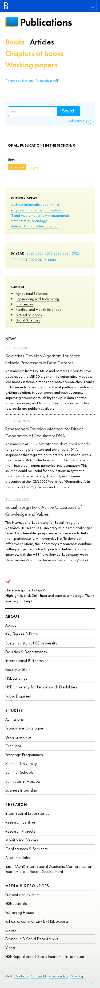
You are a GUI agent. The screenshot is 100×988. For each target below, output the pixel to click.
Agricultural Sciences (31, 293)
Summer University (21, 763)
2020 (33, 259)
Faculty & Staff (18, 669)
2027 (39, 253)
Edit (92, 983)
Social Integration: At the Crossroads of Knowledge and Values (43, 510)
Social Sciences (28, 320)
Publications (46, 22)
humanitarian (53, 210)
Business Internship (21, 790)
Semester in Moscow (23, 781)
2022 (14, 259)
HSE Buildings (16, 678)
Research (16, 804)
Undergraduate (18, 737)
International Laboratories (27, 813)
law (44, 215)
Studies (14, 710)
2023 (76, 253)
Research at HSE (47, 81)
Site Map (77, 976)
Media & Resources (27, 885)
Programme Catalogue (24, 728)
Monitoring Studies (21, 839)
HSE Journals (16, 903)
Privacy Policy (58, 976)
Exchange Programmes (24, 754)
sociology (39, 220)
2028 (30, 253)
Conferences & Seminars (26, 848)
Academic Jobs (17, 857)
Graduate (13, 745)
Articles (42, 42)
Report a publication (19, 81)
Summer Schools (19, 772)
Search (68, 111)
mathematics (20, 220)
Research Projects (20, 831)
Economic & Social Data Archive (32, 938)
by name (15, 167)
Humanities (24, 304)
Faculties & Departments (26, 651)
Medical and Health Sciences (38, 309)
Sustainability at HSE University (31, 643)
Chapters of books (34, 53)
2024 (67, 253)
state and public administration (34, 226)
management (58, 215)
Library (10, 930)
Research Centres (20, 822)
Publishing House (19, 912)
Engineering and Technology (37, 298)
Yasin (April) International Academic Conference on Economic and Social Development (48, 869)
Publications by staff (22, 894)
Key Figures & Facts (21, 633)
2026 (48, 253)
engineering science (26, 210)
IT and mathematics (26, 215)
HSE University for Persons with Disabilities (41, 686)
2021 (23, 259)
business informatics (26, 204)
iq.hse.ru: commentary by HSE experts (37, 921)
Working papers (31, 65)
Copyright (38, 976)
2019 (42, 259)
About (12, 616)
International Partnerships (26, 660)
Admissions (14, 719)
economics (50, 204)
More (52, 259)
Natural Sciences (29, 314)
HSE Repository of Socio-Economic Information (45, 956)
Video (10, 947)
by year (34, 167)
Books (15, 42)
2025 (57, 253)
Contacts (21, 976)
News (11, 339)
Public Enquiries (18, 696)
